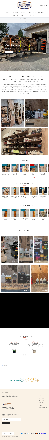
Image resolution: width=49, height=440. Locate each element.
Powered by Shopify (15, 436)
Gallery (34, 12)
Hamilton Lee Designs (32, 15)
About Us (40, 395)
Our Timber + (7, 12)
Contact (40, 396)
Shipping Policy (42, 398)
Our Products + (15, 12)
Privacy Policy (41, 402)
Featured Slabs (24, 160)
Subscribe (6, 423)
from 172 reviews (24, 339)
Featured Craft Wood (24, 205)
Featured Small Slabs (24, 183)
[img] (24, 337)
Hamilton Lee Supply (8, 436)
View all (24, 185)
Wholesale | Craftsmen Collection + (19, 15)
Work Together (41, 12)
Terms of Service (42, 404)
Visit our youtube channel (24, 311)
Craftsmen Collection (43, 407)
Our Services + (23, 12)
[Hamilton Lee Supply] (24, 5)
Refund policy (41, 400)
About (30, 12)
